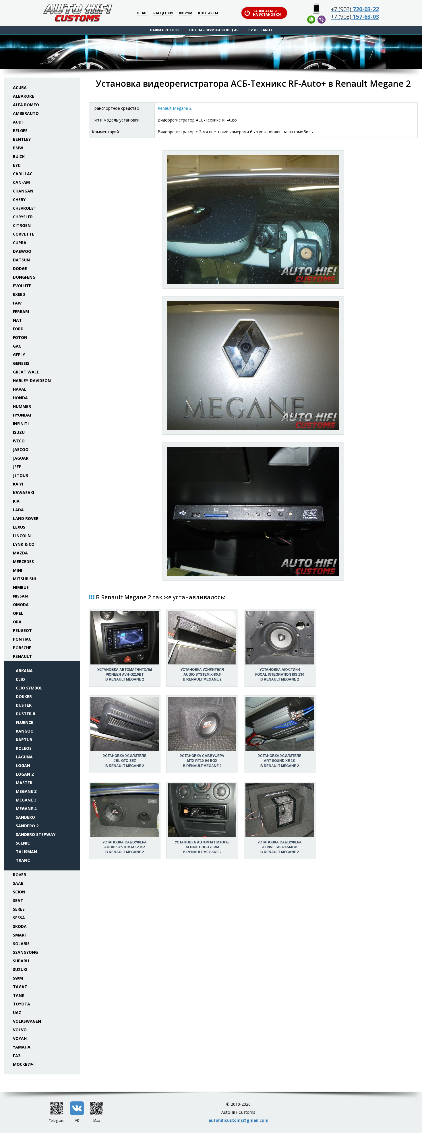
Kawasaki (23, 492)
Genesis (21, 363)
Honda (20, 397)
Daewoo (22, 251)
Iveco (19, 441)
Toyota (21, 1004)
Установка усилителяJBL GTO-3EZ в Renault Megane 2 (124, 761)
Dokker (24, 696)
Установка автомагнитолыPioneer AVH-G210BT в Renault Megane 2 (124, 674)
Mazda (20, 553)
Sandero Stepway (35, 834)
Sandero (25, 817)
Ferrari (21, 311)
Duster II (25, 713)
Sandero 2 (27, 825)
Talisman (26, 851)
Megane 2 (26, 791)
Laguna (24, 757)
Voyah (20, 1038)
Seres (19, 909)
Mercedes (23, 561)
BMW (18, 148)
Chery (19, 199)
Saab (18, 883)
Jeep (17, 466)
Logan (23, 765)
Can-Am (21, 182)
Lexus (19, 527)
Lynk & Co (23, 544)
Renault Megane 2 (174, 108)
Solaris (21, 943)
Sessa (19, 917)
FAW (17, 303)
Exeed (19, 294)
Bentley (22, 139)
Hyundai (22, 415)
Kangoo (25, 731)
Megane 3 (26, 800)
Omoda (21, 604)
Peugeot (22, 630)
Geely (19, 354)
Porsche (22, 647)
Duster (24, 705)
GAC (17, 346)
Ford (18, 329)
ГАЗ (17, 1055)
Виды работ (260, 30)
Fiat (17, 320)
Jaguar (20, 458)
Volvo (20, 1029)
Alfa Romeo (26, 104)
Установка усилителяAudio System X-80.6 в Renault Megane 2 (202, 674)
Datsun (21, 260)
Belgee (20, 130)
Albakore (23, 96)
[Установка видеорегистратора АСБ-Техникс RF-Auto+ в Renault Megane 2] (253, 219)
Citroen (22, 225)
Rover (19, 874)
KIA (16, 501)
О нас (142, 13)
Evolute (22, 285)
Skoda (20, 926)
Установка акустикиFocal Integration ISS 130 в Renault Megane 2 (279, 674)
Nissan (20, 596)
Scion (19, 892)
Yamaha (21, 1047)
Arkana (24, 670)
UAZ (17, 1012)
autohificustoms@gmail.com (238, 1120)
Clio (20, 679)
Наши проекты (164, 30)
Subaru (21, 961)
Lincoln (22, 535)
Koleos (24, 748)
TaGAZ (20, 986)
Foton (20, 337)
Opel (18, 613)
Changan (23, 191)
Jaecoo (20, 449)
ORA (17, 622)
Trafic (23, 860)
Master (24, 782)
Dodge (20, 268)
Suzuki (20, 969)
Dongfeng (24, 277)
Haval (19, 389)
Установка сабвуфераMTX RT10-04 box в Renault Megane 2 (202, 761)
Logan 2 (25, 774)
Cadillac (22, 173)
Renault (22, 656)
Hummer (22, 406)
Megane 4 (26, 808)
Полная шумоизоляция (214, 30)
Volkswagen (27, 1021)
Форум (185, 13)
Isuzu (19, 432)
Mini (17, 570)
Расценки (163, 13)
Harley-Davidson (32, 380)
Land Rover (25, 518)
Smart (20, 935)
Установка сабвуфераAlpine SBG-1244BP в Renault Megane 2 (280, 847)
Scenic (23, 843)
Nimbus (21, 587)
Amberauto (26, 113)
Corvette (23, 234)
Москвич (23, 1064)
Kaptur (24, 739)
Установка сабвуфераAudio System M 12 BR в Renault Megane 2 (124, 847)
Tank (18, 995)
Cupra (19, 242)
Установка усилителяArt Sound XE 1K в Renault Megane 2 (279, 761)
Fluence (24, 722)
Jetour (20, 475)
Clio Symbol (29, 688)
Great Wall (26, 372)
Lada (18, 509)
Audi (18, 122)
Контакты (208, 13)
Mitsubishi (24, 578)
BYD (17, 165)
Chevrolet (24, 208)
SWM (18, 978)
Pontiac (22, 639)
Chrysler (23, 216)
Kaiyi (18, 484)
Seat (18, 900)
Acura (20, 87)
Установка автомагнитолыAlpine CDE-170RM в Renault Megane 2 (202, 847)
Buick (19, 156)
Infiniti (21, 423)
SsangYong (25, 952)
